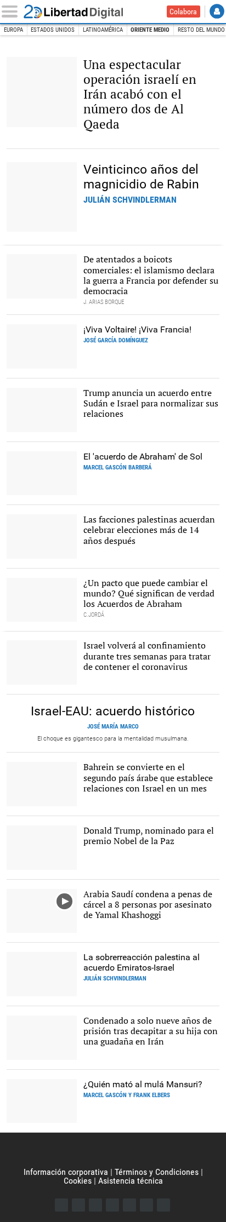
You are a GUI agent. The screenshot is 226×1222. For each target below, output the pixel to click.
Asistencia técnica (130, 1180)
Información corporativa (66, 1172)
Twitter (78, 1205)
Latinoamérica (103, 29)
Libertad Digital (81, 11)
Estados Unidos (53, 29)
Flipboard (129, 1205)
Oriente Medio (150, 29)
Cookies (78, 1180)
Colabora (183, 11)
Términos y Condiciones (157, 1172)
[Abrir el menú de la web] (12, 11)
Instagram (95, 1205)
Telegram (146, 1205)
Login (217, 11)
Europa (13, 29)
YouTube (112, 1205)
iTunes (163, 1205)
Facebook (61, 1205)
